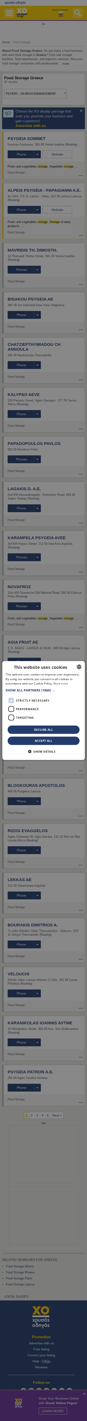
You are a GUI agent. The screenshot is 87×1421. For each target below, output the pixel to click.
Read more (60, 683)
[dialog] (43, 710)
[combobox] (79, 666)
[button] (43, 690)
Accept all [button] (43, 741)
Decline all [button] (43, 730)
